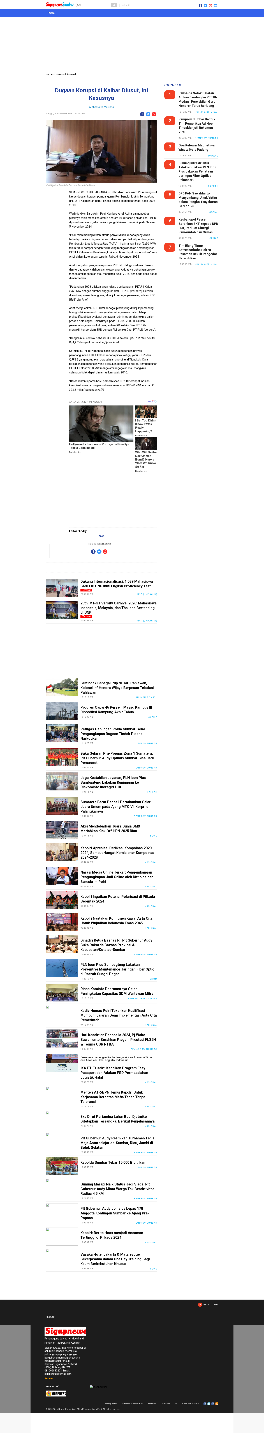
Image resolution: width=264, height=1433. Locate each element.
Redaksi (49, 1378)
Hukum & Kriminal (66, 74)
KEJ (176, 1404)
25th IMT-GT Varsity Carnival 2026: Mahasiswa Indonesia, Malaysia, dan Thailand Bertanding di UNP (118, 608)
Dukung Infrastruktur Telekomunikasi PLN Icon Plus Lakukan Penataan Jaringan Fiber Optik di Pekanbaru (197, 171)
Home (51, 13)
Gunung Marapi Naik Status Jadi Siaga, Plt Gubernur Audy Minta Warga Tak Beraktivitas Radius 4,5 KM (117, 1189)
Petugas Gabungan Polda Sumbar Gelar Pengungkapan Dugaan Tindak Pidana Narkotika (112, 734)
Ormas (213, 238)
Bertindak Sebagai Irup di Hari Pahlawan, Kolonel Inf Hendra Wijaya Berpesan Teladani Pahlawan (117, 688)
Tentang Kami (110, 1404)
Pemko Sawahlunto (144, 1049)
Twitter (208, 1403)
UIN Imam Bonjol (146, 697)
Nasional (151, 862)
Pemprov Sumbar (145, 768)
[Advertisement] (132, 45)
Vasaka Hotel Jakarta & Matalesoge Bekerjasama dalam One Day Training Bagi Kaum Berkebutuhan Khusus (115, 1259)
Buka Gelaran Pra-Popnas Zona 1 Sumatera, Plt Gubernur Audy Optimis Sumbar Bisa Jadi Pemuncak (117, 758)
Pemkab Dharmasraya (142, 998)
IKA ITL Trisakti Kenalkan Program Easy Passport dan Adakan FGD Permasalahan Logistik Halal (114, 1073)
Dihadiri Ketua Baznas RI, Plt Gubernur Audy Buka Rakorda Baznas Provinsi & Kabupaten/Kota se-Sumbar (116, 945)
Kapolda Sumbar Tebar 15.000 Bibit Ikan (112, 1162)
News (153, 836)
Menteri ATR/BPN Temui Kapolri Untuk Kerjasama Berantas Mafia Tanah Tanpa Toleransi (112, 1097)
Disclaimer (152, 1404)
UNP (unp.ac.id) (147, 594)
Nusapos (165, 1404)
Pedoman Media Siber (131, 1404)
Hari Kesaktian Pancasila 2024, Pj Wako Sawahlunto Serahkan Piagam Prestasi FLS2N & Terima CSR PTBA (118, 1039)
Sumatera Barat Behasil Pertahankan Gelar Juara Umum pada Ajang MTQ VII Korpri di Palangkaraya (115, 806)
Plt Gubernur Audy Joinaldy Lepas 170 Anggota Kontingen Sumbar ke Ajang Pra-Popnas (114, 1213)
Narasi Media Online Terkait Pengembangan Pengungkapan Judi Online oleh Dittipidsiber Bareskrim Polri (116, 877)
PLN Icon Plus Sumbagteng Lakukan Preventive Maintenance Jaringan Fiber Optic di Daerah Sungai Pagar (117, 969)
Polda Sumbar (147, 743)
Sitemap (212, 1403)
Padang (213, 156)
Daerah (152, 792)
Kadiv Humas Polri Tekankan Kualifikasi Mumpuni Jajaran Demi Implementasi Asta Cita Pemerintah (118, 1015)
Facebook (204, 1403)
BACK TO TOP (210, 1304)
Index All (126, 5)
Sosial (213, 212)
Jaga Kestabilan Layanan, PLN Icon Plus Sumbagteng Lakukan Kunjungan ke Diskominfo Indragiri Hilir (113, 782)
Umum (153, 979)
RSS (216, 1403)
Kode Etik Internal (190, 1404)
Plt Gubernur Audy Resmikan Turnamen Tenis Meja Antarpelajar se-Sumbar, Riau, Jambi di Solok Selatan (117, 1143)
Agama (152, 717)
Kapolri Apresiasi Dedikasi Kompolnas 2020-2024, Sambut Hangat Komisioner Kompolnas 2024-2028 (117, 853)
